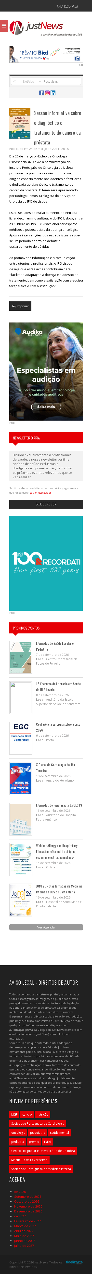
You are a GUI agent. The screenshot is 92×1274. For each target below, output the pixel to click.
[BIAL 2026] (46, 54)
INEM (47, 1142)
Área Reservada (67, 6)
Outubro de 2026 (26, 1201)
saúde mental (59, 1133)
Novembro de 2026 (28, 1206)
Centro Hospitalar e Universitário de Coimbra (43, 1151)
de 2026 (20, 1191)
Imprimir (22, 306)
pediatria (17, 1142)
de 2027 (20, 1216)
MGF (14, 1114)
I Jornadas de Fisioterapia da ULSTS (59, 805)
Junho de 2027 (24, 1240)
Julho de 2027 (24, 1245)
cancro (27, 1114)
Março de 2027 (25, 1226)
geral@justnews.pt (40, 492)
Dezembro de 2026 (28, 1211)
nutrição (42, 1114)
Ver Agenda (46, 927)
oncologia (18, 1133)
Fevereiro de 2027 (27, 1221)
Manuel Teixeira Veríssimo (29, 1160)
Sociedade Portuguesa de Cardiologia (37, 1123)
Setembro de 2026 (27, 1196)
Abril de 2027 (23, 1231)
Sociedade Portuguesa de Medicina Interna (41, 1169)
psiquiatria (37, 1133)
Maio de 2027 (24, 1236)
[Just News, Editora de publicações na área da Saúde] (46, 30)
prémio (34, 1142)
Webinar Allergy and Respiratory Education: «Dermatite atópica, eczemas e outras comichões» (56, 851)
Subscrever (46, 504)
